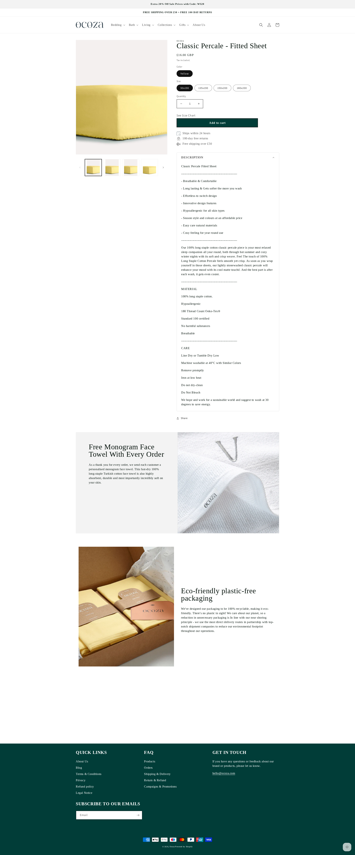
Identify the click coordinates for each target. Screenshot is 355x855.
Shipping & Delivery (157, 774)
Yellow (184, 73)
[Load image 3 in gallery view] (130, 167)
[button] (118, 24)
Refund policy (85, 786)
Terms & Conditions (89, 774)
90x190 (184, 88)
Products (149, 761)
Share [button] (184, 418)
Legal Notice (84, 792)
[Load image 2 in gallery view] (112, 167)
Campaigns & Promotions (160, 786)
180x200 (242, 88)
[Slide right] (163, 167)
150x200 (222, 88)
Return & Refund (155, 780)
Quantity (181, 96)
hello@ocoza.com (223, 773)
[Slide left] (80, 167)
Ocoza (172, 847)
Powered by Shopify (184, 847)
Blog (79, 767)
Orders (148, 767)
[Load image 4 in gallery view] (149, 167)
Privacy (80, 780)
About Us (82, 761)
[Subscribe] (138, 815)
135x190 (203, 88)
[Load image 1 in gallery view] (93, 167)
